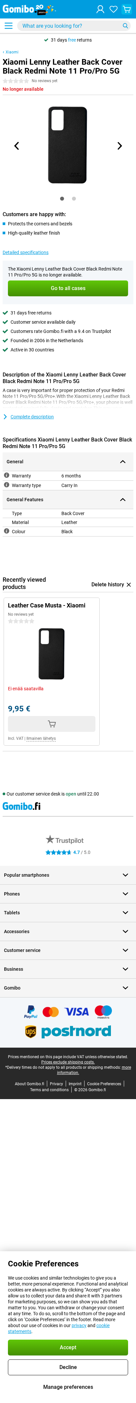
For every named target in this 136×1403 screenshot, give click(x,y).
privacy (79, 1325)
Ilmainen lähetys (41, 738)
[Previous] (16, 145)
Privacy (56, 1084)
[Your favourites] (113, 9)
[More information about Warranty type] (6, 484)
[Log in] (100, 9)
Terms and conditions (49, 1090)
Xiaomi (12, 52)
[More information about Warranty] (6, 475)
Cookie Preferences (104, 1084)
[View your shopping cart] (126, 9)
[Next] (119, 145)
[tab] (62, 199)
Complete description (32, 416)
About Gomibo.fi (29, 1084)
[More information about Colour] (6, 531)
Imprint (75, 1084)
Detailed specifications (26, 252)
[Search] (125, 25)
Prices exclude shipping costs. (68, 1062)
